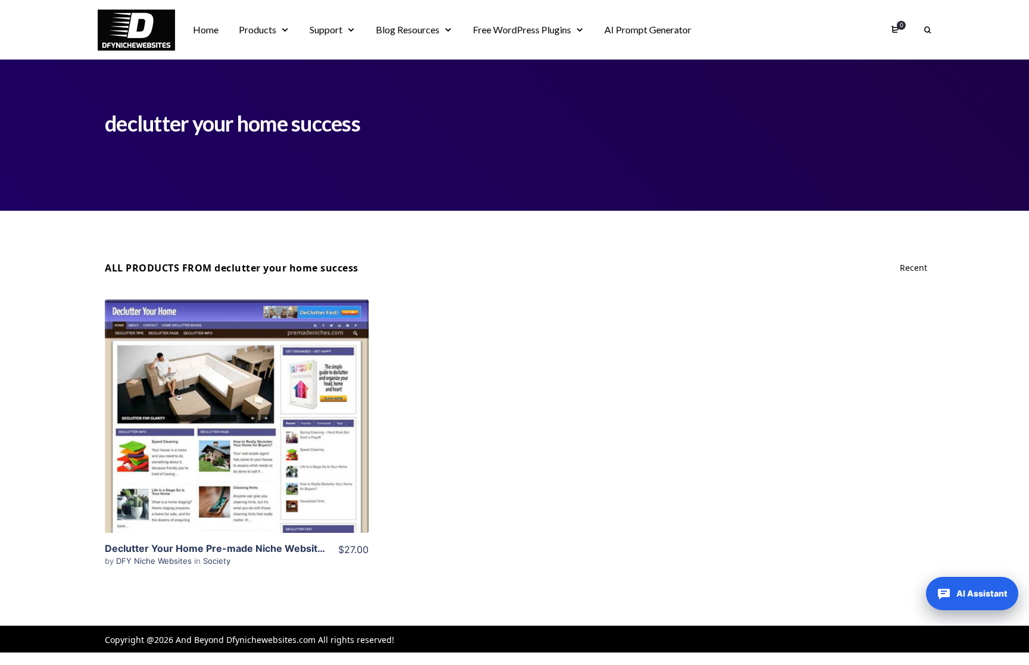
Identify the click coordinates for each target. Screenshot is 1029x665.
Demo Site (237, 434)
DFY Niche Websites (155, 561)
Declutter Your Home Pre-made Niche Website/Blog (226, 548)
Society (216, 561)
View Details (236, 398)
